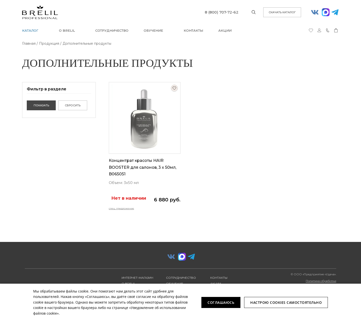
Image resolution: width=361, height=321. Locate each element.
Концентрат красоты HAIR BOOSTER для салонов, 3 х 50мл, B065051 (142, 167)
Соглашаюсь (221, 302)
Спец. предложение (121, 208)
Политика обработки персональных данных (320, 282)
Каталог (30, 30)
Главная (29, 43)
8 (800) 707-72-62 (221, 12)
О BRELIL (67, 30)
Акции (225, 30)
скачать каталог (282, 12)
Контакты (193, 30)
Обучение (153, 30)
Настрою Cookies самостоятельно (286, 302)
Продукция (49, 43)
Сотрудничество (111, 30)
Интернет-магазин (137, 277)
